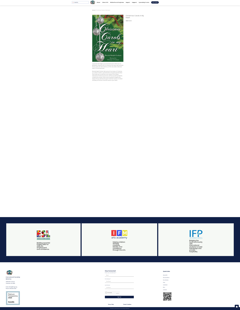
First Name (107, 278)
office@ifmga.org (13, 287)
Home (93, 10)
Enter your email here (110, 272)
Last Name (107, 285)
